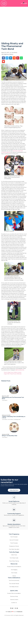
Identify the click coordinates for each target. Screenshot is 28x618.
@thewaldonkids (20, 370)
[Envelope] (17, 608)
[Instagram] (14, 608)
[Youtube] (12, 608)
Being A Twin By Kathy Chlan (9, 435)
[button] (21, 3)
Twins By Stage (14, 552)
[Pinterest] (16, 608)
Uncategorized (16, 419)
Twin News (10, 419)
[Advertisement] (14, 24)
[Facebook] (11, 608)
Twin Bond (14, 52)
